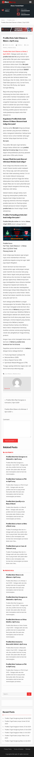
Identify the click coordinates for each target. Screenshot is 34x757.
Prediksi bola (12, 47)
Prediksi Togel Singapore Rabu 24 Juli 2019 (17, 732)
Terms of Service (18, 749)
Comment (6, 419)
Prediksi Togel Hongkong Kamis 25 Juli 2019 (18, 729)
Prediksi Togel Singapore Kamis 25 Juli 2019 (18, 726)
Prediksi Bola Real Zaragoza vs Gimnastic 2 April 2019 (15, 401)
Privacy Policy (8, 749)
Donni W (19, 45)
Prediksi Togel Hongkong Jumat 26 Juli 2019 (18, 718)
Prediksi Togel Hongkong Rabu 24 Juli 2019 (18, 741)
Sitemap (28, 749)
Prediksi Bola (16, 374)
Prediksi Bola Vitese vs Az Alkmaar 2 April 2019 (16, 410)
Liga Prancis (8, 374)
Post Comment (9, 441)
